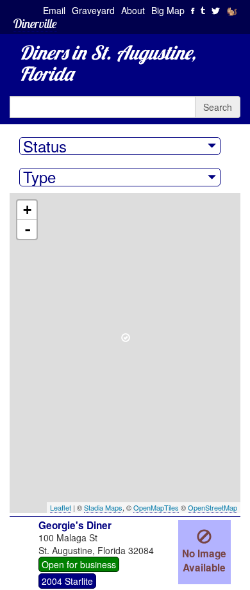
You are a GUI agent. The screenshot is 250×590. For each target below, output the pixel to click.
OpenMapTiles (156, 507)
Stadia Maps (103, 507)
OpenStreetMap (212, 507)
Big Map (168, 10)
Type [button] (39, 177)
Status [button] (45, 146)
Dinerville (35, 23)
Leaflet (60, 507)
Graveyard (93, 10)
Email (54, 10)
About (133, 10)
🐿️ (231, 10)
